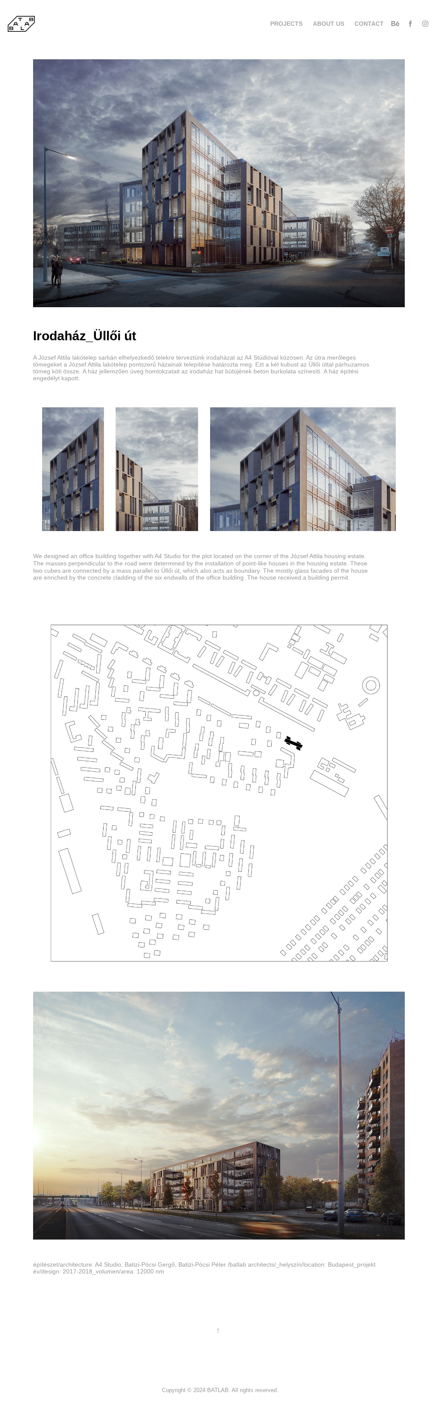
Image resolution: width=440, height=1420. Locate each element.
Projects (286, 23)
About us (328, 23)
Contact (369, 23)
